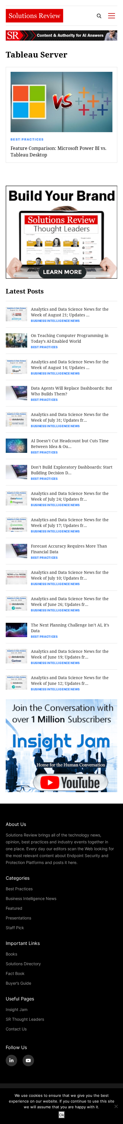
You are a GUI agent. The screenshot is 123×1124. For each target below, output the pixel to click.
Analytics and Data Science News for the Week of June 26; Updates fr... (70, 601)
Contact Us (16, 1029)
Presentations (18, 918)
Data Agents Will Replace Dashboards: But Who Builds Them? (71, 391)
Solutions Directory (23, 963)
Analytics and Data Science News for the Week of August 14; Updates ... (70, 364)
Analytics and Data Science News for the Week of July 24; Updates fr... (70, 496)
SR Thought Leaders (25, 1019)
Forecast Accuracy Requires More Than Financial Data (69, 548)
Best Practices (27, 139)
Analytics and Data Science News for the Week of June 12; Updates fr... (70, 680)
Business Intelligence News (55, 320)
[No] (116, 1106)
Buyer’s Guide (18, 983)
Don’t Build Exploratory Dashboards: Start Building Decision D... (71, 469)
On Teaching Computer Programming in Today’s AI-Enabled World (69, 338)
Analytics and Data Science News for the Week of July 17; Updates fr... (70, 522)
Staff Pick (15, 927)
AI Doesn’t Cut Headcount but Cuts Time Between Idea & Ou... (70, 443)
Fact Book (15, 973)
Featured (14, 908)
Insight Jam (16, 1009)
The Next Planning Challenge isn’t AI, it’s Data (70, 627)
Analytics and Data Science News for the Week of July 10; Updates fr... (70, 575)
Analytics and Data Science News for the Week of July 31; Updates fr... (70, 417)
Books (11, 954)
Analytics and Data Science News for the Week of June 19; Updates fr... (70, 654)
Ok (61, 1115)
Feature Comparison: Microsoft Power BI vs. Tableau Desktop (58, 151)
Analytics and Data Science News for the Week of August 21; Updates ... (70, 312)
